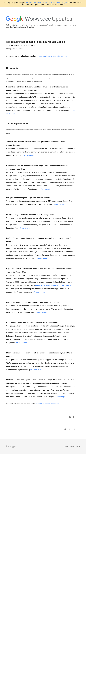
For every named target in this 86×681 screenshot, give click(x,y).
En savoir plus (28, 155)
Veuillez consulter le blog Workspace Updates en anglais (47, 3)
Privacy (72, 446)
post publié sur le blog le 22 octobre (53, 56)
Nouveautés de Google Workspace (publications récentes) (47, 403)
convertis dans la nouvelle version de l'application (54, 285)
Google (65, 446)
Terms (78, 446)
